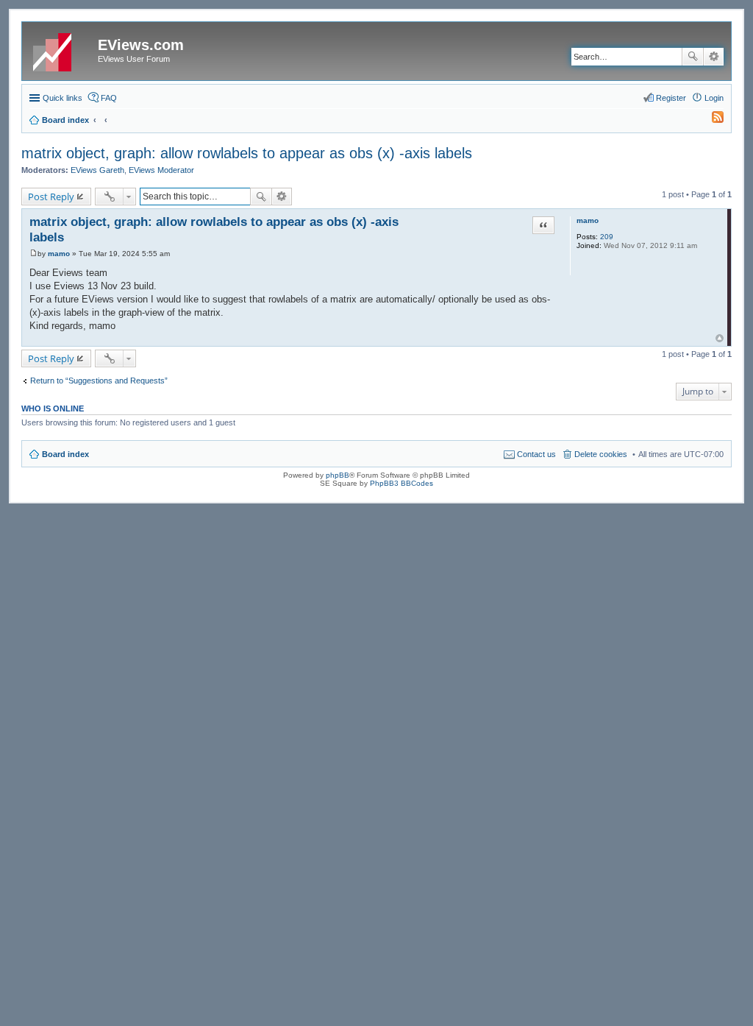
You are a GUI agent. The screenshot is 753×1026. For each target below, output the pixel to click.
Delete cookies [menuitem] (600, 454)
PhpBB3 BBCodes (401, 483)
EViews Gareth (97, 170)
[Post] (33, 254)
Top (719, 338)
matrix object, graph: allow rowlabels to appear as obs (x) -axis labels (246, 153)
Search (693, 57)
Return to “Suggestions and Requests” (99, 380)
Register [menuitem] (671, 97)
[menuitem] (711, 120)
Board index (65, 454)
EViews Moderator (161, 170)
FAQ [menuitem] (109, 97)
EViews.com (141, 45)
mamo (588, 220)
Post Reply (51, 196)
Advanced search (714, 57)
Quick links (62, 97)
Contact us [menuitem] (536, 454)
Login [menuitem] (714, 97)
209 (606, 237)
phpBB (337, 475)
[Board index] (62, 49)
